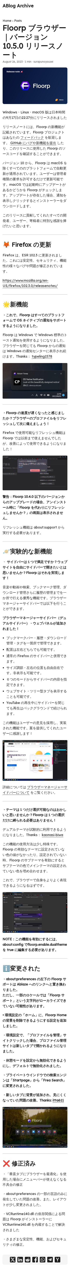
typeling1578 (42, 356)
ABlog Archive (18, 5)
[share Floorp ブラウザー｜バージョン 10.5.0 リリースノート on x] (12, 1259)
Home (7, 20)
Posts (18, 20)
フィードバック (32, 137)
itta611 (58, 1100)
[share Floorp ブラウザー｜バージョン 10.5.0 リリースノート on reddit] (27, 1259)
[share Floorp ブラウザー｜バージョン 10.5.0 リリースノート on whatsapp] (42, 1259)
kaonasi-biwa (52, 835)
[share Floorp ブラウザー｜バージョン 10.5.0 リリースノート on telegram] (50, 1259)
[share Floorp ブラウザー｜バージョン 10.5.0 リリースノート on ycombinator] (57, 1259)
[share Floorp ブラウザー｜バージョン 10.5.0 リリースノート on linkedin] (20, 1259)
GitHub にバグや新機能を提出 (33, 143)
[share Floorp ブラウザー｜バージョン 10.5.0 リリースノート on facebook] (35, 1259)
